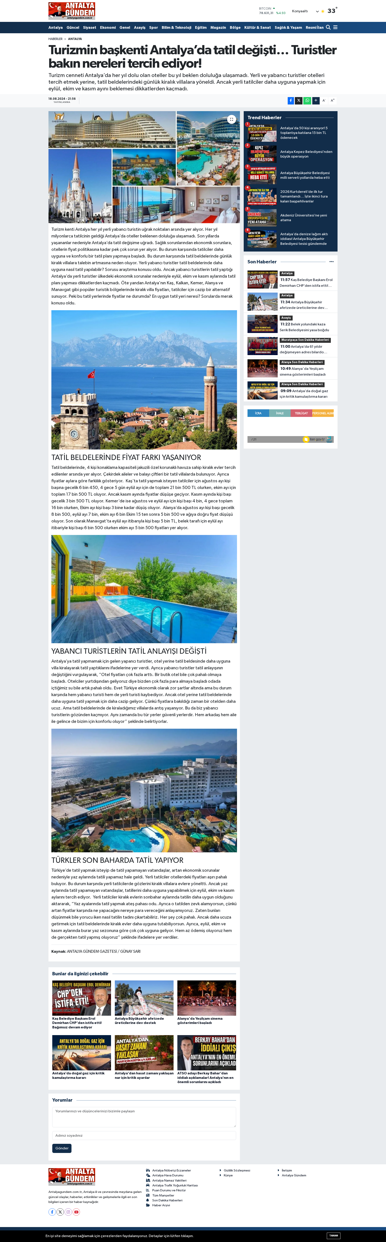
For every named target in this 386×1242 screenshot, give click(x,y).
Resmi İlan (315, 27)
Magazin (218, 27)
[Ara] (328, 28)
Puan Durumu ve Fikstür (169, 1190)
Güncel (73, 27)
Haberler (55, 39)
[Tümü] (331, 262)
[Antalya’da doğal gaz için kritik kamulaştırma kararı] (81, 1053)
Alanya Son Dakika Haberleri (302, 362)
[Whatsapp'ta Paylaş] (307, 100)
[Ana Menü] (334, 28)
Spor (153, 27)
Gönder (62, 1148)
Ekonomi (108, 27)
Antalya (55, 27)
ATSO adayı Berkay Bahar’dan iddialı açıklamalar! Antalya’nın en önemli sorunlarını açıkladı (205, 1077)
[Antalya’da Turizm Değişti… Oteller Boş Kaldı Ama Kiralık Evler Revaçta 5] (144, 379)
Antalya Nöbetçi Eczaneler (171, 1170)
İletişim (287, 1170)
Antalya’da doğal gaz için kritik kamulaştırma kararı (304, 394)
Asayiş (139, 27)
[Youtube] (76, 1212)
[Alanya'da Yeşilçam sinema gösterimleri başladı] (206, 998)
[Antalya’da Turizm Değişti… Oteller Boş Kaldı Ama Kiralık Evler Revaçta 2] (144, 589)
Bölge (235, 27)
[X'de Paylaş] (298, 100)
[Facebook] (52, 1212)
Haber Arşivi (161, 1205)
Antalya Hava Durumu (167, 1175)
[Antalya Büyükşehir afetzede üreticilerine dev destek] (144, 998)
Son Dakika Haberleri (167, 1200)
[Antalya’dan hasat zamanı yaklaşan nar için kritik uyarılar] (144, 1053)
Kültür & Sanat (257, 27)
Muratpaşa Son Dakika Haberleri (305, 340)
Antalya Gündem (294, 1175)
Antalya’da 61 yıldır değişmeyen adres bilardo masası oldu (302, 350)
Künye (228, 1175)
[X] (60, 1212)
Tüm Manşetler (163, 1195)
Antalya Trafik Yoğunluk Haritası (175, 1185)
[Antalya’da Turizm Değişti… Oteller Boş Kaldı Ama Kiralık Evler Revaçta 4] (144, 790)
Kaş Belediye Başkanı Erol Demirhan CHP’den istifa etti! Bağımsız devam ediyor (77, 1023)
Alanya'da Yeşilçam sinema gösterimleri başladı (303, 372)
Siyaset (89, 27)
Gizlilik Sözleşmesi (237, 1170)
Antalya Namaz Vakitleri (169, 1180)
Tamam (333, 1235)
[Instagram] (68, 1212)
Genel (125, 27)
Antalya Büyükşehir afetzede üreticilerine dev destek (302, 305)
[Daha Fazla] (316, 100)
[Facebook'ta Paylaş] (291, 100)
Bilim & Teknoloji (176, 27)
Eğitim (201, 27)
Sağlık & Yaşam (288, 27)
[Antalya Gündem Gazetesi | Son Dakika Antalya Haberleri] (71, 11)
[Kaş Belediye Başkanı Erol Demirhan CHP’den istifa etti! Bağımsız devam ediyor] (81, 998)
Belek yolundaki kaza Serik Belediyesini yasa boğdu (304, 327)
